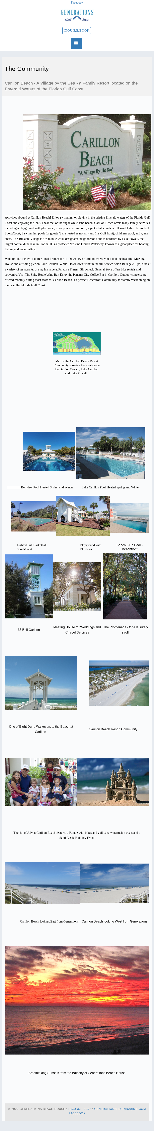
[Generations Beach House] (77, 15)
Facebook (77, 1113)
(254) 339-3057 (79, 1108)
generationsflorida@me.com (120, 1108)
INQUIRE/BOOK (77, 30)
